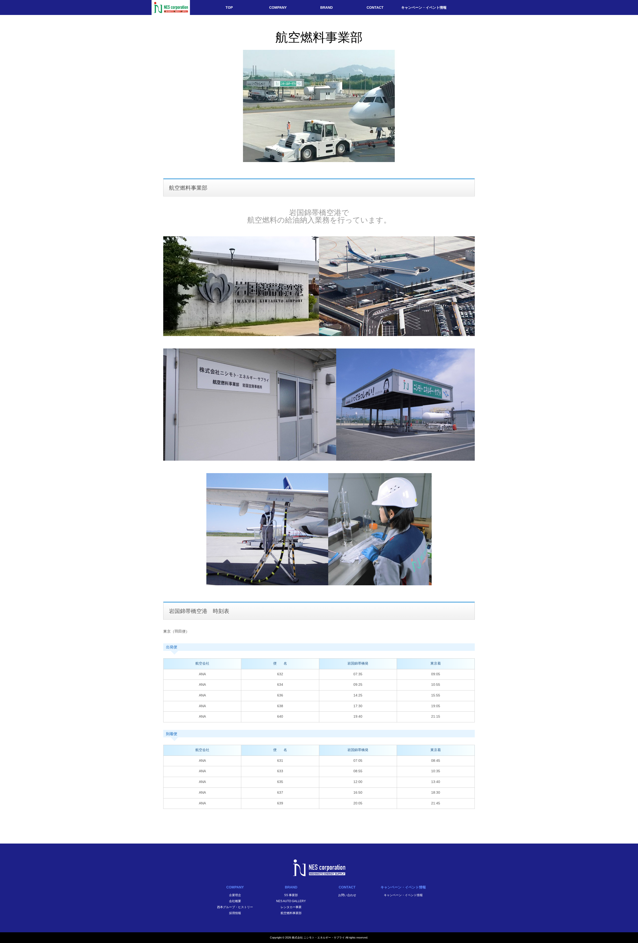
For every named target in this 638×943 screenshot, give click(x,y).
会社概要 (235, 901)
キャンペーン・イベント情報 (424, 7)
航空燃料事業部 (291, 913)
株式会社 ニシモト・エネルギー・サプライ (318, 937)
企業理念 (235, 895)
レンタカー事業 (291, 907)
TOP (229, 7)
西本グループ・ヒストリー (235, 907)
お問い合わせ (347, 895)
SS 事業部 (291, 895)
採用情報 (235, 913)
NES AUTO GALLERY (291, 901)
